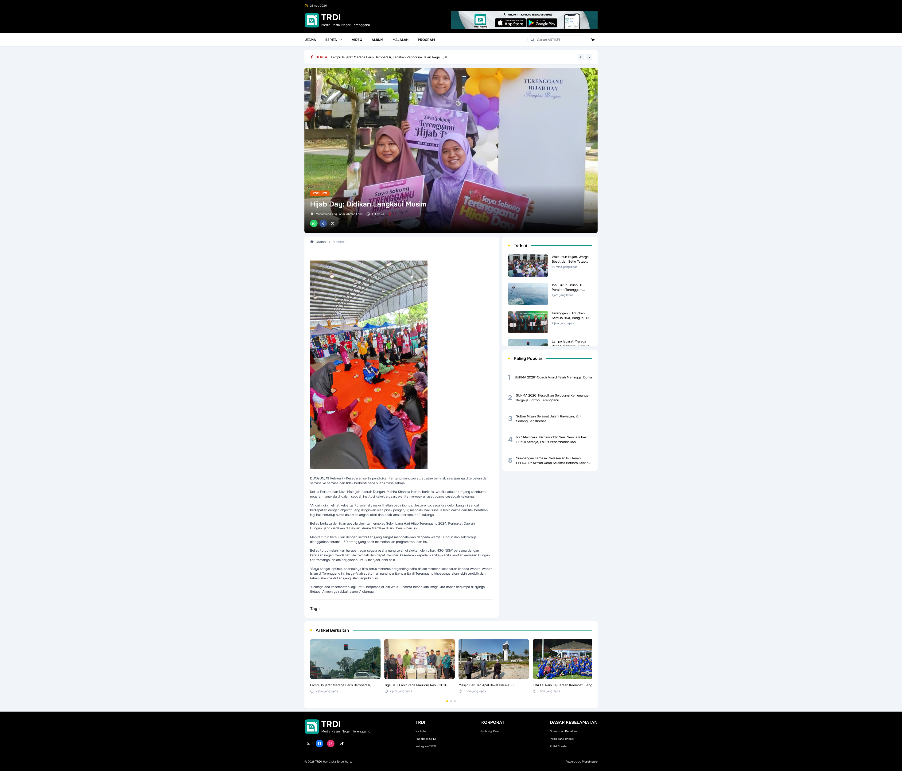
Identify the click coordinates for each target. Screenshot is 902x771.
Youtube (421, 731)
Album (377, 40)
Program (426, 40)
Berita (331, 40)
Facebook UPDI (426, 739)
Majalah (400, 40)
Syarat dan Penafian (563, 731)
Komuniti (320, 193)
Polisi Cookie (558, 746)
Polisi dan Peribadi (562, 739)
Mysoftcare (590, 761)
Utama (310, 40)
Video (357, 40)
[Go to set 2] (451, 701)
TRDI (318, 761)
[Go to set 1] (447, 701)
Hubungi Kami (490, 731)
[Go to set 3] (455, 701)
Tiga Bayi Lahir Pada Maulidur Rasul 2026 (362, 57)
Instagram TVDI (426, 746)
